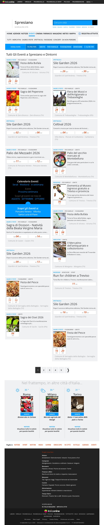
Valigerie (76, 463)
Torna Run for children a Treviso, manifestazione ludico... (73, 280)
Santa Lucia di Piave (28, 214)
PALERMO (72, 27)
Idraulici (64, 458)
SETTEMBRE (27, 198)
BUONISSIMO (48, 516)
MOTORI (33, 445)
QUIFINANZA (90, 514)
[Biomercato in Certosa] (26, 404)
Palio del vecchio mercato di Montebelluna (77, 155)
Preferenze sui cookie (67, 519)
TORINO (78, 27)
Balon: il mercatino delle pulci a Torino (77, 418)
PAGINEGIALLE (39, 2)
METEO (66, 33)
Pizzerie (51, 496)
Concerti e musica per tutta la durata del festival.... (71, 128)
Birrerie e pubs (67, 496)
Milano (52, 394)
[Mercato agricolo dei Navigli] (52, 404)
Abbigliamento (47, 463)
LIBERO (19, 2)
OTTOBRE (39, 198)
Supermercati (46, 490)
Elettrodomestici (56, 458)
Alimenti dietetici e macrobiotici (61, 490)
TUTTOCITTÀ (69, 514)
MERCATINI (16, 40)
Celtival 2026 (62, 124)
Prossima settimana (28, 191)
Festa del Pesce (29, 282)
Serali (15, 184)
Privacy (44, 519)
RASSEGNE (48, 40)
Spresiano (24, 22)
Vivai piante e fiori (74, 458)
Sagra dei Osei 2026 (31, 317)
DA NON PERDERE (69, 40)
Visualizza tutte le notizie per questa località (26, 430)
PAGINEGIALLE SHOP (54, 2)
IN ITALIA (91, 27)
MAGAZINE (57, 33)
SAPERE (48, 445)
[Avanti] (66, 370)
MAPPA (72, 33)
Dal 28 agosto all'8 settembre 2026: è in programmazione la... (81, 102)
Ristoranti (45, 496)
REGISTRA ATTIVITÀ (89, 33)
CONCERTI (57, 40)
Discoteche (75, 496)
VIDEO (40, 445)
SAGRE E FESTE (27, 40)
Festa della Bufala (30, 63)
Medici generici (71, 485)
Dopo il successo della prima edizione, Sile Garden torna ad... (74, 67)
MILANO (59, 27)
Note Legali (36, 519)
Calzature (70, 463)
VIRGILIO (28, 2)
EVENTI (32, 33)
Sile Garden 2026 (65, 63)
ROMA (54, 27)
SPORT (73, 272)
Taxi (43, 479)
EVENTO (26, 414)
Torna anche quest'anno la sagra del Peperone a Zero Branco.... (33, 96)
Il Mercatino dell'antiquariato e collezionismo (77, 245)
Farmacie (45, 485)
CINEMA (39, 33)
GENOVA (84, 27)
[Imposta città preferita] (8, 23)
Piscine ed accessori (60, 469)
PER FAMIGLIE (52, 47)
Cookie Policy (54, 519)
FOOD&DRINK (65, 47)
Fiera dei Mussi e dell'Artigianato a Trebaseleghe (77, 94)
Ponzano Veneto (23, 211)
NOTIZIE (24, 33)
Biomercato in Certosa (27, 417)
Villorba (37, 211)
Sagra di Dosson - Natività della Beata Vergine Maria (24, 226)
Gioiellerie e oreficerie (59, 463)
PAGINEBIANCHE (78, 2)
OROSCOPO (58, 445)
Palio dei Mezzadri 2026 (23, 153)
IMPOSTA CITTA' (62, 507)
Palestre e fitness (47, 469)
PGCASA (67, 2)
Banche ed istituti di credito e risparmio (55, 474)
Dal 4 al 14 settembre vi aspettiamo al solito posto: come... (27, 232)
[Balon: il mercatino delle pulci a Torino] (77, 404)
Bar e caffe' (58, 496)
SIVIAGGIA (82, 514)
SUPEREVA (56, 516)
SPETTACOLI (38, 40)
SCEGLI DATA (16, 47)
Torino (77, 394)
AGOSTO (16, 198)
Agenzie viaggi (50, 479)
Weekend (24, 184)
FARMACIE (47, 33)
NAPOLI (65, 27)
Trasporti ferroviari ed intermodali (66, 479)
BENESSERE (77, 47)
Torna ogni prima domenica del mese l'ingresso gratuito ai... (80, 196)
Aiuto (78, 519)
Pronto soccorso (60, 485)
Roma (26, 394)
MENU (88, 2)
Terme (69, 469)
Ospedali (51, 485)
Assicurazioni (72, 474)
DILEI (76, 514)
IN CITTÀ (68, 445)
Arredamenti (46, 458)
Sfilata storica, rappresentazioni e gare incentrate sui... (25, 157)
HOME (9, 33)
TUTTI (9, 40)
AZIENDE (16, 33)
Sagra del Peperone (31, 91)
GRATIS (42, 47)
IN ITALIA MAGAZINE (48, 507)
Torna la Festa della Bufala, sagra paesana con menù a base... (32, 68)
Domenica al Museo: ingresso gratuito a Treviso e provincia (79, 188)
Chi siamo (27, 519)
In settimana (37, 184)
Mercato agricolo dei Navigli (52, 418)
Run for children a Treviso (71, 275)
